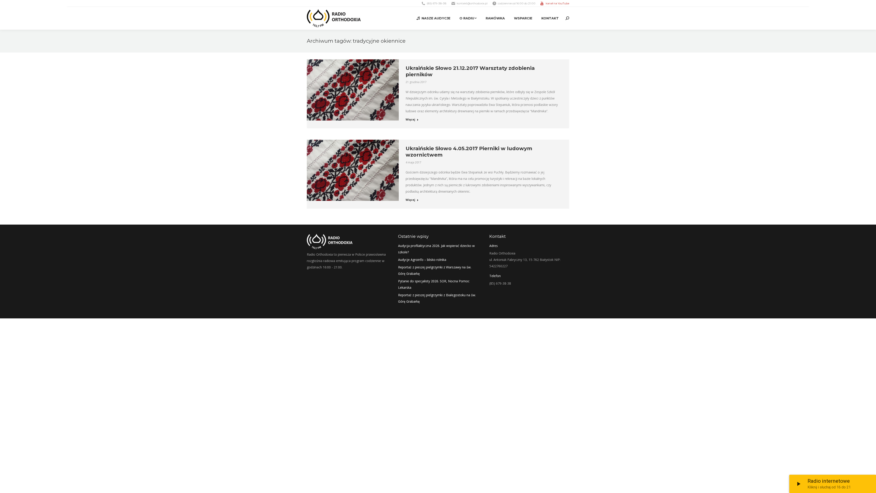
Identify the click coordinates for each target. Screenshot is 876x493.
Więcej (410, 119)
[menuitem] (433, 18)
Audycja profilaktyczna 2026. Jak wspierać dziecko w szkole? (436, 249)
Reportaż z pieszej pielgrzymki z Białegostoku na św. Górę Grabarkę (437, 298)
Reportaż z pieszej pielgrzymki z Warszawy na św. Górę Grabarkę (434, 270)
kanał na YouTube (557, 3)
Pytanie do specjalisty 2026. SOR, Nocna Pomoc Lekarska (433, 284)
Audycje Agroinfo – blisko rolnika (422, 259)
